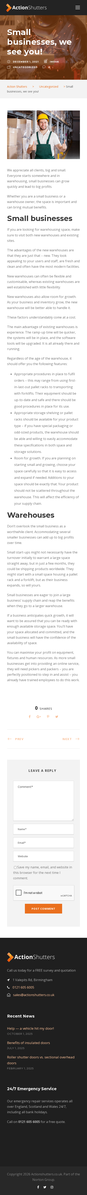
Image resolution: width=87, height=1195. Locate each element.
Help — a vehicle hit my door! (30, 1028)
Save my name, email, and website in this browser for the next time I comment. (42, 872)
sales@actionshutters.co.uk (33, 995)
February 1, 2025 (20, 1068)
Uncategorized (25, 67)
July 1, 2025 (15, 1048)
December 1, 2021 (26, 61)
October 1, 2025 (20, 1033)
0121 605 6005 (23, 987)
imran (54, 61)
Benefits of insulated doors (28, 1042)
